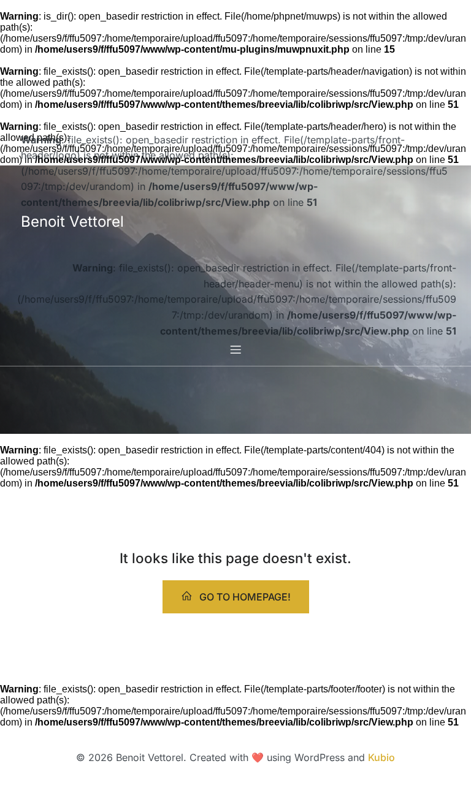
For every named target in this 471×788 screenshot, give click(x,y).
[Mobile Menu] (235, 349)
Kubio (381, 757)
